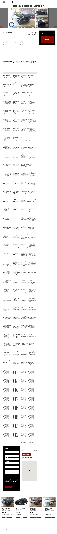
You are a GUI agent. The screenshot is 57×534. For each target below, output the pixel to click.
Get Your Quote (47, 36)
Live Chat (47, 41)
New (3, 32)
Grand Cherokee (10, 32)
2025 (14, 32)
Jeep (6, 32)
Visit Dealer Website (26, 454)
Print (35, 33)
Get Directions (47, 39)
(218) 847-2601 (35, 450)
